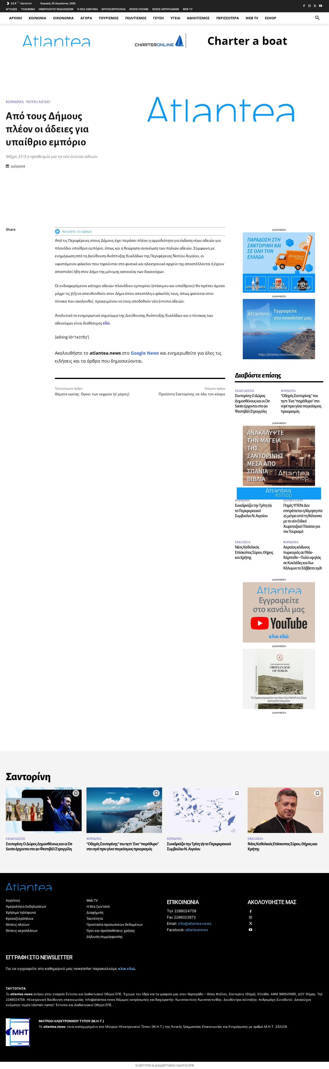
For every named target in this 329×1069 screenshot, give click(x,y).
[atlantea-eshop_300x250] (164, 565)
